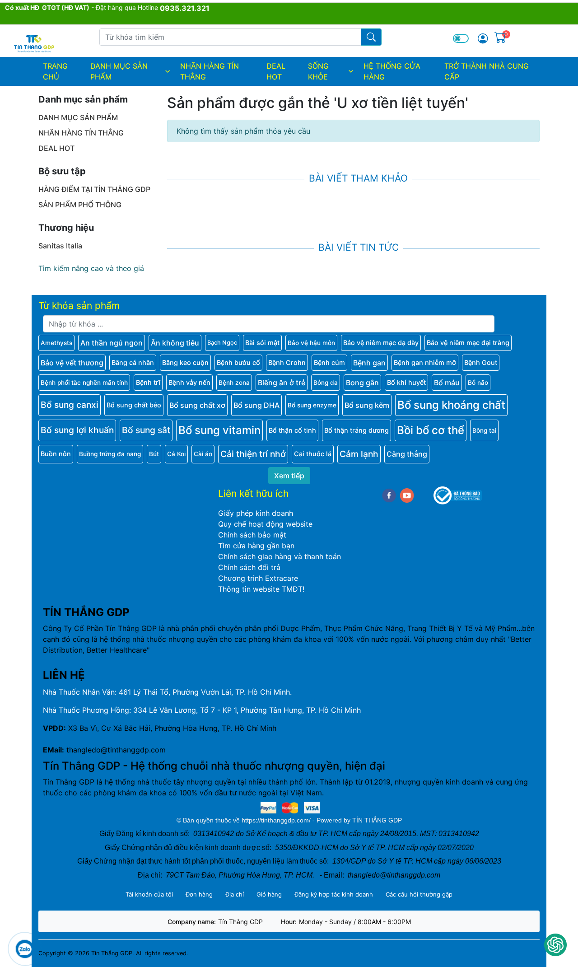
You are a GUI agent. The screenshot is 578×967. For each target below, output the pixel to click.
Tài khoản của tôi (149, 894)
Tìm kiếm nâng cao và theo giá (91, 268)
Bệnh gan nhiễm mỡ (425, 362)
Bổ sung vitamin (219, 430)
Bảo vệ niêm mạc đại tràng (468, 342)
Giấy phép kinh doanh (255, 513)
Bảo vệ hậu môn (311, 342)
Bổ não (478, 382)
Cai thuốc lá (312, 454)
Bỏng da (325, 382)
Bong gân (362, 382)
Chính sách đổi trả (249, 567)
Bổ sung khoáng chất (451, 404)
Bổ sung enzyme (312, 405)
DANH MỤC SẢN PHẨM (119, 71)
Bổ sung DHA (256, 405)
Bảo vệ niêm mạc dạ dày (381, 342)
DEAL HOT (275, 71)
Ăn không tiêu (175, 342)
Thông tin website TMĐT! (261, 588)
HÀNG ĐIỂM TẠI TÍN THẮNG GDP (94, 189)
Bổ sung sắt (146, 430)
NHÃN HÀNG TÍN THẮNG (209, 71)
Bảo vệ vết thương (72, 362)
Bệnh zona (234, 382)
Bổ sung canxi (69, 404)
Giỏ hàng (269, 894)
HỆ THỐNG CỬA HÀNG (392, 71)
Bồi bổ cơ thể (430, 430)
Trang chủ (55, 71)
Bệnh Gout (480, 362)
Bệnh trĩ (148, 382)
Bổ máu (447, 382)
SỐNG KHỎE (318, 71)
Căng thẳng (407, 453)
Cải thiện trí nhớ (253, 453)
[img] (483, 38)
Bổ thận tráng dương (356, 430)
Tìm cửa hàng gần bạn (256, 545)
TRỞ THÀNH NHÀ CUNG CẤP (486, 71)
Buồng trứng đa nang (110, 454)
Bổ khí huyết (406, 382)
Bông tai (484, 430)
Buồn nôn (56, 454)
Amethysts (56, 342)
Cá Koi (176, 454)
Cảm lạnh (359, 453)
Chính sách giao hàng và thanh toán (279, 556)
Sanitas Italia (60, 245)
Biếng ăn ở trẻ (281, 382)
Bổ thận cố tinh (292, 430)
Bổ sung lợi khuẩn (77, 430)
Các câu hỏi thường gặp (419, 894)
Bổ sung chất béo (134, 405)
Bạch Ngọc (222, 342)
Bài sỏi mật (262, 342)
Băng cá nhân (133, 362)
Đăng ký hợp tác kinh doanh (333, 894)
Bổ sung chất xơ (197, 405)
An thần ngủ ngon (111, 342)
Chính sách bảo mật (252, 534)
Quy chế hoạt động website (265, 523)
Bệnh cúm (329, 362)
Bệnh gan (369, 362)
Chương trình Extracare (258, 578)
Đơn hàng (199, 894)
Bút (154, 454)
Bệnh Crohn (287, 362)
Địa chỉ (234, 894)
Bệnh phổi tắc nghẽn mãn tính (84, 382)
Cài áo (203, 454)
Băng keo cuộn (185, 362)
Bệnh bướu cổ (238, 362)
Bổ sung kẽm (367, 405)
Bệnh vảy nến (189, 382)
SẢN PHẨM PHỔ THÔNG (79, 204)
